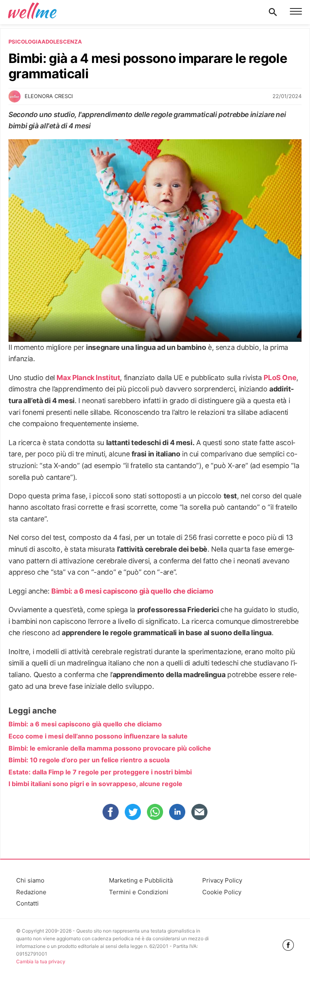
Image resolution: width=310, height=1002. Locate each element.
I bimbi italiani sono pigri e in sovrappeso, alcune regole (95, 784)
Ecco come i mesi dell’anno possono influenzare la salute (98, 736)
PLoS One (280, 377)
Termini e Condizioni (138, 892)
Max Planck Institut (88, 377)
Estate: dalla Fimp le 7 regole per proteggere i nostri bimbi (100, 772)
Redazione (31, 892)
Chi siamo (30, 880)
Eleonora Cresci (49, 96)
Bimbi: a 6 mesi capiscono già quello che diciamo (132, 591)
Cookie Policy (221, 892)
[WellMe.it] (32, 12)
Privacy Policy (222, 880)
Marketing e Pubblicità (141, 880)
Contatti (27, 903)
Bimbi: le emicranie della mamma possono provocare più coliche (109, 748)
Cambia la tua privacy (40, 961)
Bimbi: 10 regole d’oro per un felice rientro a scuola (89, 760)
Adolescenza (62, 41)
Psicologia (25, 41)
